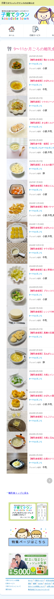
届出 (29, 583)
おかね (40, 583)
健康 (34, 583)
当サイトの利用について (36, 586)
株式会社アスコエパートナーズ (38, 589)
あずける (48, 583)
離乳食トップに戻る (19, 492)
